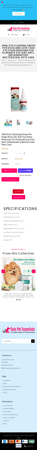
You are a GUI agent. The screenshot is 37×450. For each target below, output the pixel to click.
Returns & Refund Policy (10, 414)
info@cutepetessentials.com (12, 368)
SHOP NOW (18, 14)
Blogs (5, 423)
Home (3, 60)
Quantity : (4, 153)
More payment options (25, 175)
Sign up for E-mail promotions (12, 386)
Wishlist (21, 22)
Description (18, 191)
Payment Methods (8, 408)
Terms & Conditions (9, 417)
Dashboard (6, 380)
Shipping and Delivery (9, 389)
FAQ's (5, 392)
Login (5, 383)
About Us (6, 420)
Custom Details (8, 405)
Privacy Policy (7, 411)
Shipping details (18, 197)
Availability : (5, 164)
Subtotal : (4, 158)
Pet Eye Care (11, 60)
